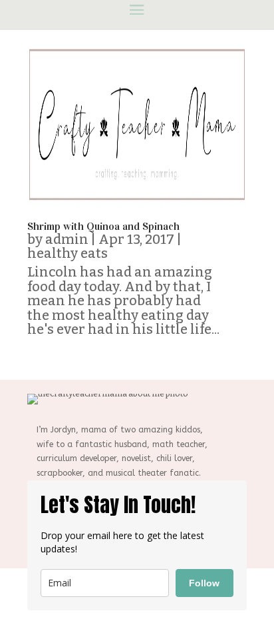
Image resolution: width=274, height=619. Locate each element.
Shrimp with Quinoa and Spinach (103, 226)
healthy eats (67, 253)
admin (66, 239)
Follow (204, 583)
